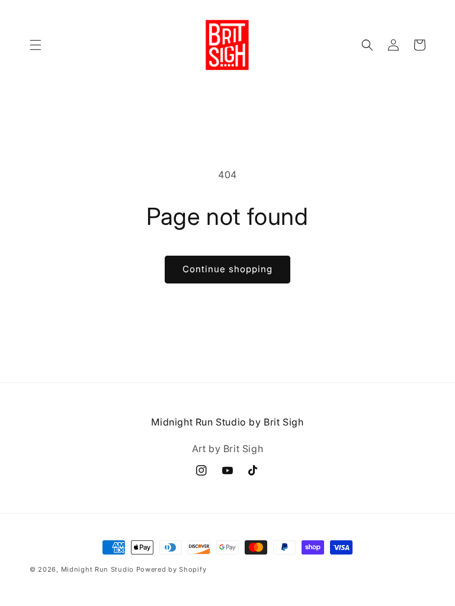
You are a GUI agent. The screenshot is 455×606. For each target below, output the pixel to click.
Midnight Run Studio (98, 569)
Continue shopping (227, 269)
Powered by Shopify (171, 569)
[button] (36, 45)
